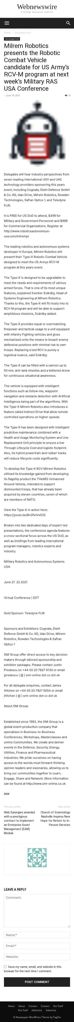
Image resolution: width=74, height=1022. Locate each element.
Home (7, 32)
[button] (6, 23)
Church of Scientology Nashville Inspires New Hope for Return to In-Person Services (55, 819)
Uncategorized (22, 32)
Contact (33, 1006)
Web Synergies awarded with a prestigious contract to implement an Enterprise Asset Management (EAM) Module (19, 823)
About (11, 1006)
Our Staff (58, 1006)
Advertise (37, 1010)
